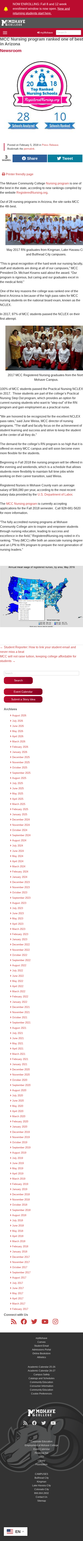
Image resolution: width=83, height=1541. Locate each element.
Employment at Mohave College (41, 1445)
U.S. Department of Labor (54, 494)
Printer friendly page (19, 174)
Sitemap (41, 1500)
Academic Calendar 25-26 (41, 1367)
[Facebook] (24, 1322)
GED (41, 1456)
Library (41, 1460)
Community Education (41, 1382)
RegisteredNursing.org (31, 192)
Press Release (50, 145)
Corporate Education (42, 1441)
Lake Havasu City (41, 1485)
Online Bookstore (41, 1353)
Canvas (41, 1342)
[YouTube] (46, 1322)
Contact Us (41, 1497)
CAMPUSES (41, 1474)
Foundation (41, 1464)
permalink (29, 148)
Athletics (41, 1357)
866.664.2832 (41, 1493)
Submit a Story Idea (23, 699)
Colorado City (41, 1489)
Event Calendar (23, 691)
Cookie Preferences (41, 1393)
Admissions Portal (41, 1349)
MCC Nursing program (21, 503)
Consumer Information (41, 1386)
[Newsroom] (14, 1322)
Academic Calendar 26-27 (41, 1370)
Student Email (41, 1346)
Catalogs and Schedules (41, 1378)
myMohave (46, 32)
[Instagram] (56, 1322)
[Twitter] (35, 1322)
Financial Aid (41, 1453)
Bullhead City (42, 1478)
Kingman (41, 1481)
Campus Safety (42, 1374)
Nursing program (57, 183)
